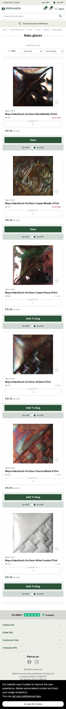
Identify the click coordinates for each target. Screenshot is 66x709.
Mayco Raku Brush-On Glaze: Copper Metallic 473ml (32, 203)
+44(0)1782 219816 (11, 2)
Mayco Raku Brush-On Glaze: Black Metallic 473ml (31, 114)
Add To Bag (33, 318)
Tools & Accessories (17, 30)
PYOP (30, 30)
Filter (13, 51)
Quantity (33, 121)
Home (4, 30)
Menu (61, 9)
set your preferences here (26, 696)
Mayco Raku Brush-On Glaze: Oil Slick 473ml (28, 382)
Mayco (46, 30)
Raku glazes (57, 30)
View (33, 140)
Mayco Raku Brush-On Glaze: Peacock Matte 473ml (31, 471)
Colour (38, 30)
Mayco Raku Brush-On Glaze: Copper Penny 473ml (31, 292)
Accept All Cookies (33, 704)
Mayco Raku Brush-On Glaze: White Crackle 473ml (31, 560)
